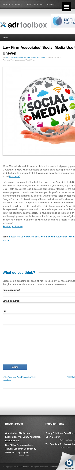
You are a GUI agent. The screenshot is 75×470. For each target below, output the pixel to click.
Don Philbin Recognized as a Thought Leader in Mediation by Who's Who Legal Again (20, 448)
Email (11, 300)
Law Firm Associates (57, 236)
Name (11, 289)
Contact (51, 4)
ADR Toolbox (23, 466)
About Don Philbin (34, 4)
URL (5, 311)
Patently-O (14, 176)
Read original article (12, 226)
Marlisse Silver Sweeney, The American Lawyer (25, 57)
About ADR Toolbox (12, 4)
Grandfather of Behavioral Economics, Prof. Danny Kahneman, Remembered (23, 437)
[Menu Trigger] (66, 6)
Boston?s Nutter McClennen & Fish (27, 236)
